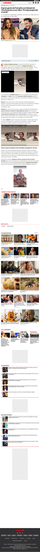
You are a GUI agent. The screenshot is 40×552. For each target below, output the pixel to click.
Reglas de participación (17, 540)
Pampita (3, 226)
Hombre (30, 535)
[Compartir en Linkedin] (35, 60)
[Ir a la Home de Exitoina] (8, 3)
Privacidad (29, 538)
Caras (9, 535)
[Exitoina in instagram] (33, 2)
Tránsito (25, 540)
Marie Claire (19, 535)
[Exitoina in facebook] (36, 2)
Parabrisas (36, 535)
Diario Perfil (4, 535)
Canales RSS (7, 538)
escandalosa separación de (25, 162)
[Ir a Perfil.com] (36, 1)
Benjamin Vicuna (10, 226)
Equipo (34, 538)
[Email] (37, 61)
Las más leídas (5, 365)
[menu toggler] (1, 2)
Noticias (13, 535)
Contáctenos (22, 538)
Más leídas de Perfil (6, 415)
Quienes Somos (14, 538)
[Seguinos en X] (38, 2)
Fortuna (25, 535)
